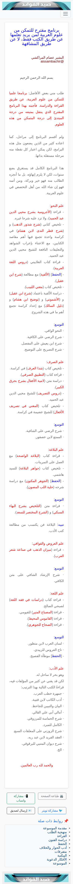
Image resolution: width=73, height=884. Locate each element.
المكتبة (62, 855)
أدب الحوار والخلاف (53, 848)
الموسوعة (60, 863)
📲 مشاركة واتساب (21, 798)
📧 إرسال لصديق (21, 810)
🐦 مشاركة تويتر (52, 810)
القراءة (62, 836)
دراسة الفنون (57, 840)
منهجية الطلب (57, 832)
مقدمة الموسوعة (55, 828)
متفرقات (61, 851)
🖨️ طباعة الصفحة (52, 796)
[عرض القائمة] (65, 14)
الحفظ (62, 844)
